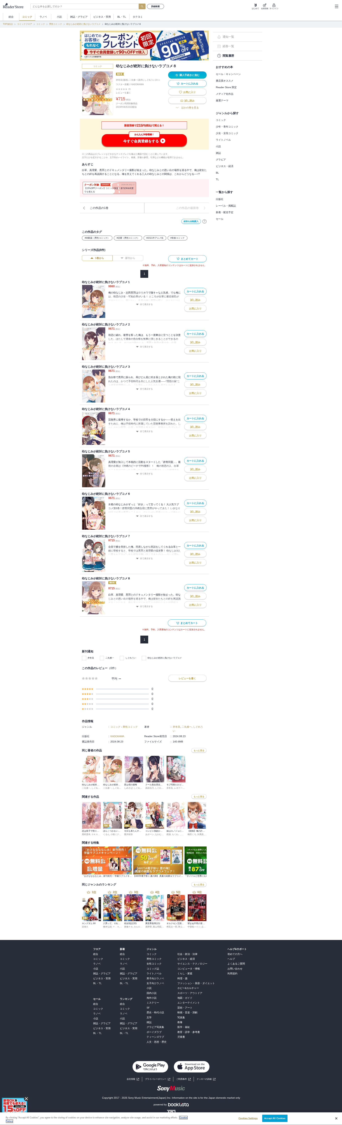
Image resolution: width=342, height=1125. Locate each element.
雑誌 (218, 153)
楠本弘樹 (107, 927)
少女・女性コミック (227, 133)
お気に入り (189, 92)
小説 (218, 146)
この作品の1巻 (99, 207)
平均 (114, 678)
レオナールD (180, 788)
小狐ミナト (116, 834)
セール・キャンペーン (228, 74)
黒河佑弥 (128, 834)
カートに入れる (189, 83)
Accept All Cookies (274, 1118)
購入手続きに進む (190, 75)
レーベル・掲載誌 (226, 205)
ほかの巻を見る (190, 107)
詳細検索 (155, 6)
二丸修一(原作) (136, 80)
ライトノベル (223, 139)
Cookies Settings (248, 1118)
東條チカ (128, 927)
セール (219, 218)
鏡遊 (169, 834)
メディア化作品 (224, 93)
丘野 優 (204, 927)
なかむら (159, 834)
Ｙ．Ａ (116, 927)
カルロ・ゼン (140, 927)
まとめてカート (189, 258)
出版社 (219, 199)
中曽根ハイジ (194, 927)
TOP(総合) (8, 24)
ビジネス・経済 (224, 166)
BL (217, 172)
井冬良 (91, 658)
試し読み (190, 100)
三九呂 (185, 834)
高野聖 (148, 927)
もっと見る (199, 750)
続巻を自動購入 (191, 221)
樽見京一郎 (172, 927)
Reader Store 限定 (226, 87)
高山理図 (157, 927)
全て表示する (146, 304)
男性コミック (55, 24)
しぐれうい (130, 658)
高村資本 (86, 834)
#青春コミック (177, 238)
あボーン (149, 834)
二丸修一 (109, 658)
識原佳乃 (149, 788)
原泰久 (85, 927)
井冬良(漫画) (122, 80)
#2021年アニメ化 (154, 238)
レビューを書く (123, 93)
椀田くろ (192, 834)
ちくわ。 (176, 834)
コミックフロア (24, 24)
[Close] (336, 1118)
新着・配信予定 (224, 212)
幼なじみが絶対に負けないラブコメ (83, 24)
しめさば (128, 788)
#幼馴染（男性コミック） (97, 238)
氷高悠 (200, 834)
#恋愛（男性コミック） (128, 238)
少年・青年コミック (227, 126)
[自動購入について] (204, 221)
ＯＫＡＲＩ (97, 834)
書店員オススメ (224, 80)
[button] (206, 1079)
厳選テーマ (222, 100)
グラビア (221, 159)
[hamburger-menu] (336, 6)
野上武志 (182, 927)
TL (217, 179)
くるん (106, 834)
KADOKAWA (137, 84)
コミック (40, 24)
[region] (171, 1118)
